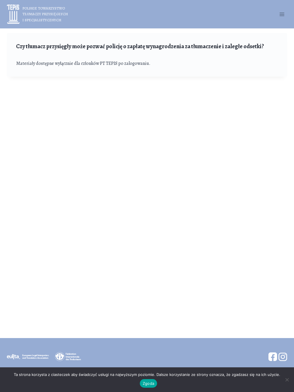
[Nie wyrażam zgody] (287, 380)
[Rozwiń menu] (281, 14)
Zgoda (148, 383)
